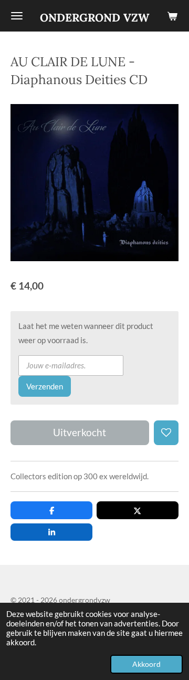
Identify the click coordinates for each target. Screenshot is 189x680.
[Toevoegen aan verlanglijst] (166, 432)
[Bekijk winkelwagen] (172, 15)
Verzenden (44, 386)
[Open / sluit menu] (16, 15)
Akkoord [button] (146, 664)
